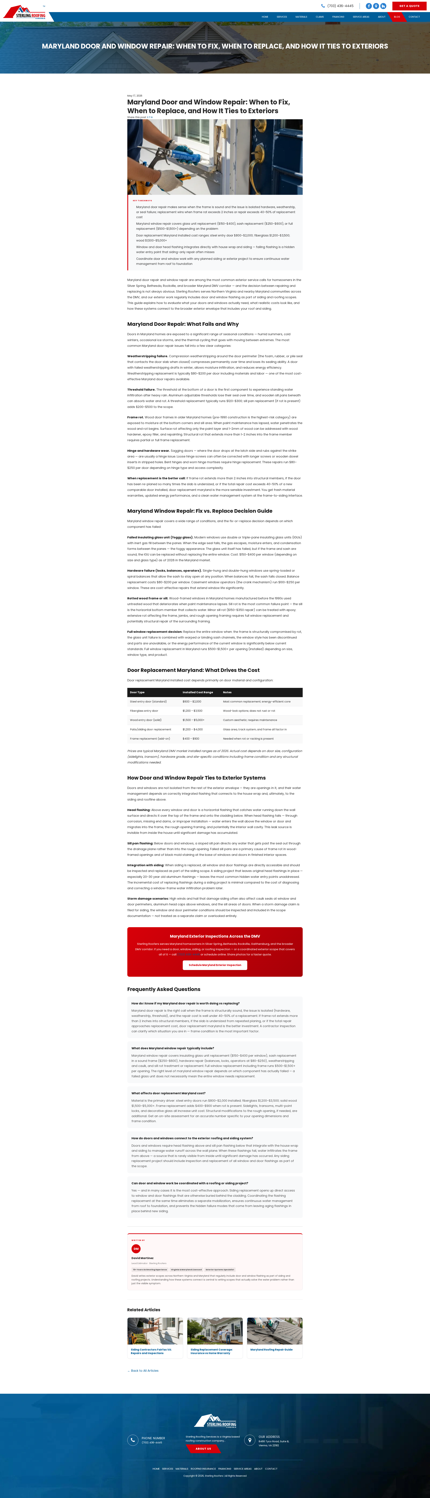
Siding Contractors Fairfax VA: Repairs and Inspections (151, 1351)
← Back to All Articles (143, 1371)
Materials (301, 16)
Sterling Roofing (215, 1421)
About (381, 16)
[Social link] (369, 6)
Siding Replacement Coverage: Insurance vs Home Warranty (212, 1351)
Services (282, 16)
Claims (320, 16)
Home (265, 16)
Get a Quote (409, 6)
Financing (338, 16)
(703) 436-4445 (188, 954)
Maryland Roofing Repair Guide (271, 1349)
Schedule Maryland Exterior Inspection (215, 965)
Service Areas (361, 16)
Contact (414, 16)
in (152, 117)
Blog (397, 16)
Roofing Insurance (203, 1468)
